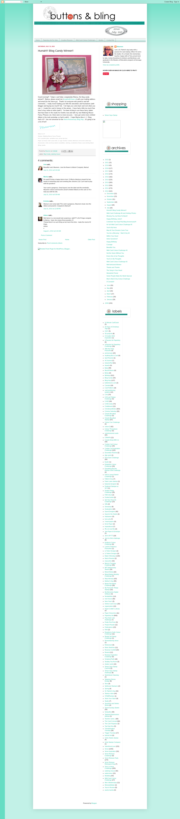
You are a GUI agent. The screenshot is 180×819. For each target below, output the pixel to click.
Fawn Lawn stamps (111, 481)
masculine (108, 561)
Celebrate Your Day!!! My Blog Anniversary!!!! (121, 222)
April (108, 291)
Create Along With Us (112, 440)
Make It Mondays (110, 556)
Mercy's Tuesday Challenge (110, 564)
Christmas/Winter (110, 409)
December (110, 193)
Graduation (108, 509)
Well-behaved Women (114, 264)
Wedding (108, 776)
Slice (106, 683)
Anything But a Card (111, 355)
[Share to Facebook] (69, 151)
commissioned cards (111, 433)
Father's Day (109, 479)
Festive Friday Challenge (109, 491)
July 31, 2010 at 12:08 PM (52, 209)
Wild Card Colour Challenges (85, 40)
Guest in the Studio (111, 514)
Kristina (46, 201)
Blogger (94, 803)
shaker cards (109, 664)
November (110, 196)
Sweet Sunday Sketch (112, 708)
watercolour (109, 773)
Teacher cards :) (110, 719)
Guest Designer (110, 511)
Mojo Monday (109, 579)
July (108, 208)
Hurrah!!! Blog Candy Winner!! (116, 210)
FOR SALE (108, 495)
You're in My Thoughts (114, 259)
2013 (107, 182)
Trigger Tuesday (110, 733)
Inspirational (109, 526)
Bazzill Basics (109, 370)
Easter (107, 462)
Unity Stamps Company (112, 742)
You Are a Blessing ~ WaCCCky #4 (118, 233)
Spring (107, 688)
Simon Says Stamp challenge (111, 671)
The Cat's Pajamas (111, 724)
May (108, 288)
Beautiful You (111, 247)
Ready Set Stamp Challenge (110, 637)
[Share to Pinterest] (72, 151)
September (110, 202)
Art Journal (108, 360)
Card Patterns (109, 388)
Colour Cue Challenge (112, 422)
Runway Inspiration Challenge (111, 656)
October (109, 199)
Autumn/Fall (109, 363)
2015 (107, 177)
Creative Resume (67, 40)
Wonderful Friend (112, 273)
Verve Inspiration (110, 751)
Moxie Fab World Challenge (110, 584)
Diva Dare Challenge (112, 458)
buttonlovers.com (110, 383)
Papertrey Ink (109, 615)
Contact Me (110, 40)
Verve (106, 749)
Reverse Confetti (110, 650)
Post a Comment (46, 235)
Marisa (45, 177)
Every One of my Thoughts (115, 256)
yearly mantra (109, 790)
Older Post (91, 239)
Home (38, 40)
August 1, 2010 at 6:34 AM (52, 231)
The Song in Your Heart (114, 270)
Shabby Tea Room (111, 662)
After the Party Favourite (109, 349)
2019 (107, 165)
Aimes (45, 215)
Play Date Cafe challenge (110, 619)
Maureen (120, 46)
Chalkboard (109, 406)
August (109, 205)
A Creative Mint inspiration (110, 337)
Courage (109, 244)
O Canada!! (110, 282)
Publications (109, 627)
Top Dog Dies (109, 726)
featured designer (110, 484)
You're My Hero (112, 227)
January (110, 299)
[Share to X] (67, 151)
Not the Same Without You (115, 253)
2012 (107, 185)
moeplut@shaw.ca (69, 99)
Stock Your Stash (110, 698)
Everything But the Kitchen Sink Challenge (112, 469)
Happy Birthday (112, 242)
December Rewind (111, 453)
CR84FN (108, 437)
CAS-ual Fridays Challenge (110, 398)
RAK (106, 630)
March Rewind (109, 558)
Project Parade (110, 625)
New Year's (108, 601)
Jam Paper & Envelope (112, 531)
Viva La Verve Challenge (109, 767)
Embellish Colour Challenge (110, 465)
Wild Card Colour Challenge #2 (117, 262)
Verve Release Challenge (109, 754)
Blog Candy (47, 154)
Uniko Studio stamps (111, 738)
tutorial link (108, 735)
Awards (107, 365)
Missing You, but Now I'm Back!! (117, 216)
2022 (107, 160)
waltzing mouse (55, 154)
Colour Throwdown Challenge (111, 430)
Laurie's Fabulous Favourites (111, 547)
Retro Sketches (110, 647)
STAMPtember (109, 696)
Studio (107, 701)
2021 (107, 162)
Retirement (108, 645)
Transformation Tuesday (110, 729)
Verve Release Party (111, 758)
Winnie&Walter (110, 785)
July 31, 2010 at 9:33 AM (51, 170)
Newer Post (42, 239)
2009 (107, 303)
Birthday (107, 375)
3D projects (108, 333)
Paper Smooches (110, 613)
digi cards (108, 455)
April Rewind (109, 358)
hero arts (108, 519)
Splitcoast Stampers (111, 686)
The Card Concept (111, 721)
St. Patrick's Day (110, 691)
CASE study (109, 404)
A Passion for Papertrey (112, 340)
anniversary (109, 353)
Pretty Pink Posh (110, 622)
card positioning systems (110, 391)
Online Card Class (111, 604)
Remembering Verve (111, 641)
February (110, 297)
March (109, 294)
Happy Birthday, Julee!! (114, 219)
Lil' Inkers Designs (111, 553)
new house (108, 599)
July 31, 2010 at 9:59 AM (51, 194)
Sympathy (108, 712)
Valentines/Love (110, 746)
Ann (44, 164)
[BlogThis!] (65, 151)
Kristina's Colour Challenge (110, 543)
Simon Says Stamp (111, 115)
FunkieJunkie (109, 497)
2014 (107, 180)
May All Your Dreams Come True (117, 230)
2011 (107, 188)
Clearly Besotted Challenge (110, 414)
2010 (107, 191)
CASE (107, 401)
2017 (107, 171)
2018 (107, 168)
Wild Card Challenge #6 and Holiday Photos (121, 213)
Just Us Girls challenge (112, 538)
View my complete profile (111, 65)
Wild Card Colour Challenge (110, 779)
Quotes (101, 40)
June (108, 285)
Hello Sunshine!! (112, 239)
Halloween (108, 516)
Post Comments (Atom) (54, 243)
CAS (106, 394)
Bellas (107, 373)
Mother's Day (109, 581)
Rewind (107, 652)
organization (109, 606)
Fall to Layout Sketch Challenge (112, 475)
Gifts (106, 504)
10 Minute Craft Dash (112, 322)
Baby (106, 368)
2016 (107, 174)
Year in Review (110, 787)
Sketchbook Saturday (112, 675)
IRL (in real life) (110, 529)
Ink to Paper (109, 524)
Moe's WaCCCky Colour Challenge (118, 279)
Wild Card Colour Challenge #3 (117, 250)
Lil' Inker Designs (110, 551)
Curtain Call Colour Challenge (111, 445)
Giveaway (108, 507)
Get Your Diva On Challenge (110, 501)
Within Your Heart (112, 236)
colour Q (107, 426)
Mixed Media (109, 572)
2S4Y (106, 331)
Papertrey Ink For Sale (50, 40)
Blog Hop (108, 380)
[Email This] (62, 151)
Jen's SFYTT (109, 536)
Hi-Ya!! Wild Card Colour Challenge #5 (119, 224)
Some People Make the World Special (119, 276)
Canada (107, 385)
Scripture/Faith (109, 659)
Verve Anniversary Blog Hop (74, 119)
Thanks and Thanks (113, 267)
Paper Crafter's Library (112, 609)
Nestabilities (109, 596)
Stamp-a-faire (109, 693)
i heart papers (109, 521)
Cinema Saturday (110, 411)
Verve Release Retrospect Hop (110, 763)
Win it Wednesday (111, 782)
